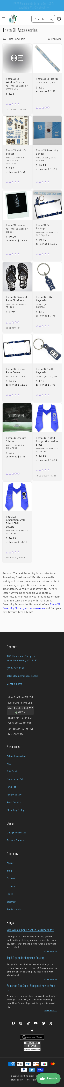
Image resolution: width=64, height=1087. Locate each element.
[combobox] (43, 18)
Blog (9, 870)
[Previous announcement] (6, 5)
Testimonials (14, 909)
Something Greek (26, 1076)
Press (10, 893)
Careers (11, 878)
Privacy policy (32, 1080)
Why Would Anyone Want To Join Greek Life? (30, 930)
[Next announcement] (57, 5)
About (10, 862)
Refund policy (16, 1080)
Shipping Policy (15, 810)
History (11, 886)
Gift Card (12, 771)
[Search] (51, 19)
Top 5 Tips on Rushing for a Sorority (25, 957)
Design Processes (16, 832)
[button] (4, 19)
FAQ (9, 763)
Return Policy (14, 794)
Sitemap (11, 901)
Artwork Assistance (17, 755)
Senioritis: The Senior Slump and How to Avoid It (31, 987)
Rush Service (14, 802)
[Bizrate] (59, 1085)
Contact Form (14, 683)
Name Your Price (16, 779)
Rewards (11, 786)
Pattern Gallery (15, 840)
